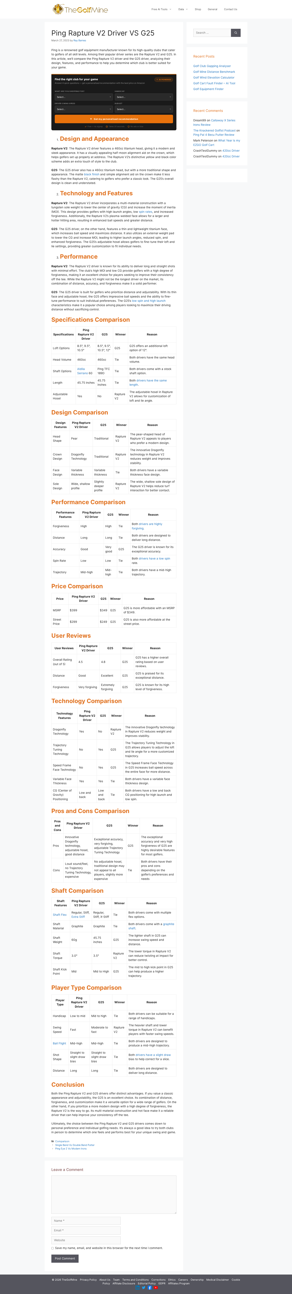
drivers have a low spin (154, 558)
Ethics (172, 1279)
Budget (119, 103)
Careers (183, 1279)
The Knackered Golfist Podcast (214, 130)
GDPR (161, 1283)
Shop (198, 9)
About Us (104, 1279)
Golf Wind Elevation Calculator (213, 77)
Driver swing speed (65, 103)
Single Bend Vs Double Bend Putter (74, 1145)
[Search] (236, 33)
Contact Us (230, 9)
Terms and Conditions (135, 1279)
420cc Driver (231, 150)
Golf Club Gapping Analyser (212, 66)
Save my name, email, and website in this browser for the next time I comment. (109, 1248)
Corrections (158, 1279)
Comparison (62, 1141)
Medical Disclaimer (217, 1279)
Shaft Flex (60, 914)
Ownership (197, 1279)
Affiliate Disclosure (124, 1283)
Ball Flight (59, 1043)
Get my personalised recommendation (116, 119)
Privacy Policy (88, 1279)
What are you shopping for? (70, 91)
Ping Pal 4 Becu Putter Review (213, 134)
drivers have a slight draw (153, 1055)
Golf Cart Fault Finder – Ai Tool (214, 83)
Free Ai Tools (159, 9)
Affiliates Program (179, 1283)
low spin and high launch (149, 300)
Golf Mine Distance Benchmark (214, 71)
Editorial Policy (147, 1283)
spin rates (145, 211)
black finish (91, 174)
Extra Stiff (78, 916)
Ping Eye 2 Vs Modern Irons (71, 1148)
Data (181, 9)
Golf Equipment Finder (208, 89)
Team (116, 1279)
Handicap (120, 91)
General (212, 9)
